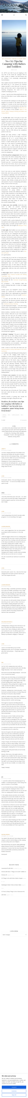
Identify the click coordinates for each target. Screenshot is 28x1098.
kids (9, 414)
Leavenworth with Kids (7, 868)
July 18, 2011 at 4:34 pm (6, 512)
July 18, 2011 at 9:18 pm (6, 645)
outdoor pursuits (15, 414)
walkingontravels (6, 621)
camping (4, 414)
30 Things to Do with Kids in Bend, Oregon (12, 878)
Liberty (3, 448)
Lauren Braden (5, 526)
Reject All (14, 1095)
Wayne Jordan (5, 834)
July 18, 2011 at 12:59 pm (6, 477)
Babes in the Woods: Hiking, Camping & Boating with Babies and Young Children (14, 111)
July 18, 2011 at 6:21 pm (6, 528)
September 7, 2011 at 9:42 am (7, 836)
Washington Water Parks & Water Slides (11, 885)
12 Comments (23, 420)
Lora (4, 420)
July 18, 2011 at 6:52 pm (6, 569)
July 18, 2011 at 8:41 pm (6, 623)
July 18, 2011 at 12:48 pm (6, 450)
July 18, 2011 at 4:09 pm (6, 494)
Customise (14, 1091)
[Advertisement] (14, 913)
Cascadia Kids (14, 5)
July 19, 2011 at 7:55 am (6, 778)
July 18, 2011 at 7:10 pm (6, 586)
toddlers (4, 416)
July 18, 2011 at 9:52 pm (6, 664)
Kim (2, 662)
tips (22, 414)
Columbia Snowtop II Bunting (10, 304)
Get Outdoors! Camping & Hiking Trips (14, 58)
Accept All (14, 1087)
